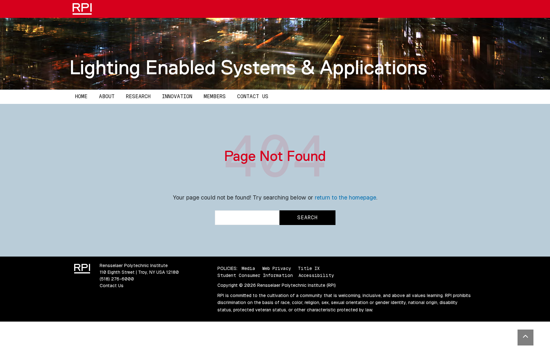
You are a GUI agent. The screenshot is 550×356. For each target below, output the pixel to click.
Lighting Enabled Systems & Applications (248, 67)
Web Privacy (276, 268)
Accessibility (316, 275)
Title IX (309, 268)
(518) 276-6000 (117, 279)
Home (81, 96)
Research (138, 96)
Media (248, 268)
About (107, 96)
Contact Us (252, 96)
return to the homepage (345, 197)
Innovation (177, 96)
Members (215, 96)
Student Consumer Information (255, 275)
